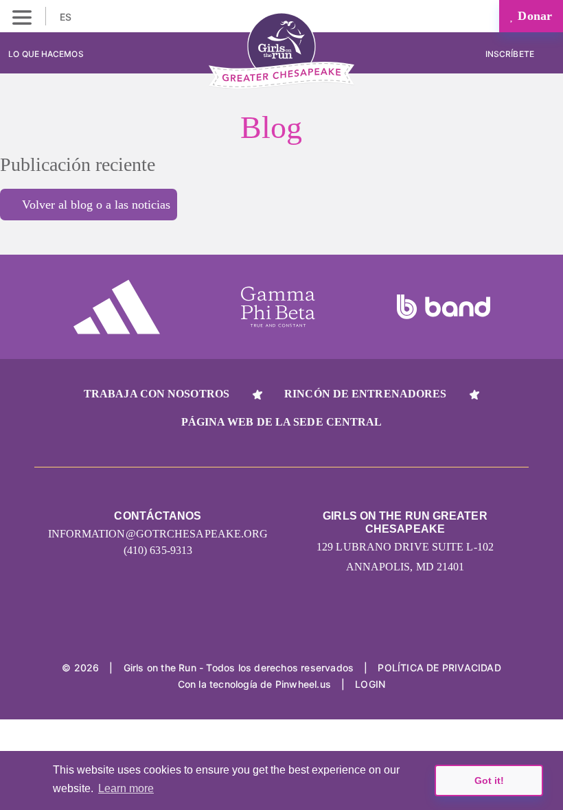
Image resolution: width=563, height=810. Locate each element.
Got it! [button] (489, 780)
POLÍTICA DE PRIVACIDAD (439, 667)
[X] (308, 624)
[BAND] (443, 306)
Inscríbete (510, 54)
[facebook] (360, 624)
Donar (533, 16)
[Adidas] (116, 307)
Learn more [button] (126, 788)
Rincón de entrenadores (365, 394)
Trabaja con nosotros (156, 394)
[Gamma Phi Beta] (278, 307)
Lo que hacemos (45, 54)
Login (370, 684)
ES (67, 17)
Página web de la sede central (281, 422)
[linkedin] (256, 624)
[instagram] (203, 624)
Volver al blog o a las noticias (96, 204)
